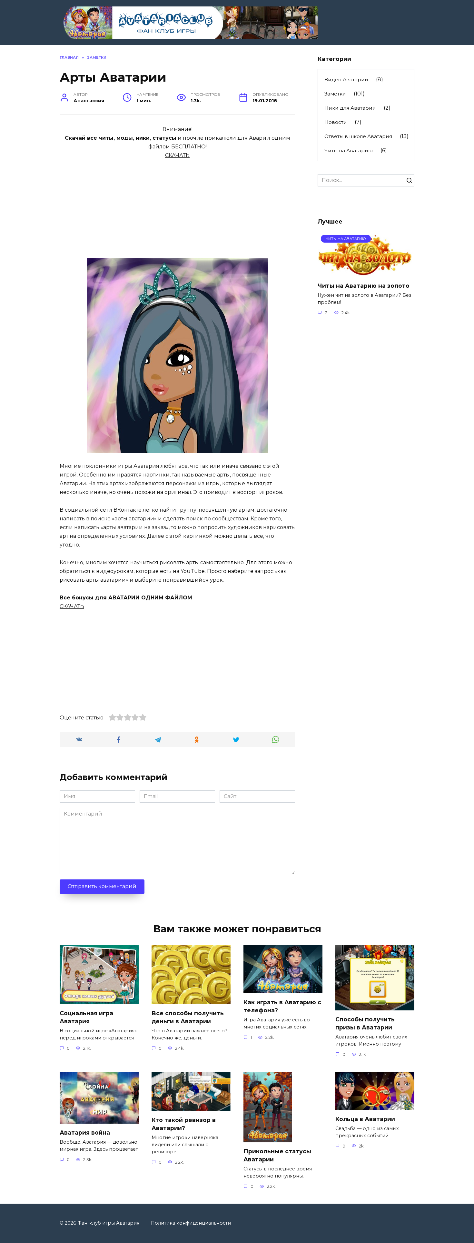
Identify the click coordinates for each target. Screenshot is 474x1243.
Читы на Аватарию (348, 150)
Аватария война (85, 1132)
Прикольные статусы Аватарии (277, 1155)
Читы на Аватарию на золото (364, 285)
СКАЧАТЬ (177, 155)
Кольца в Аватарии (365, 1118)
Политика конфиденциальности (191, 1223)
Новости (335, 122)
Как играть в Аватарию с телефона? (282, 1006)
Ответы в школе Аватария (358, 136)
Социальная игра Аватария (86, 1017)
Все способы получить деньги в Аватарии (188, 1017)
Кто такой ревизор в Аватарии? (184, 1124)
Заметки (335, 94)
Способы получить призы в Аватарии (365, 1023)
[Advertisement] (177, 205)
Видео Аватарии (346, 79)
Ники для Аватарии (350, 108)
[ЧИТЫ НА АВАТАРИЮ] (365, 272)
